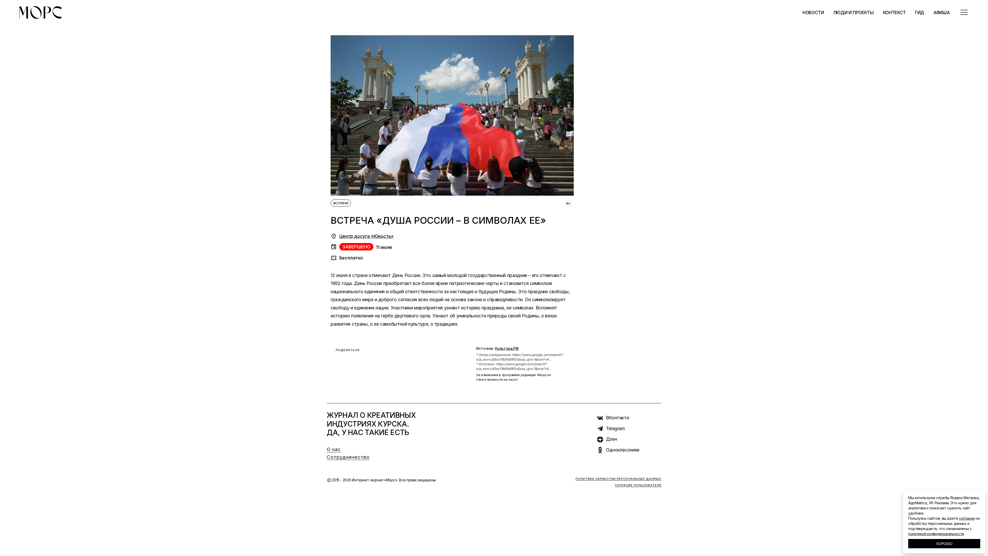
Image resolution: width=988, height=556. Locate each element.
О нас (334, 449)
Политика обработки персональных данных (618, 479)
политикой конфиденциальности (936, 534)
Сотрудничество (348, 457)
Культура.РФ (506, 348)
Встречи (340, 203)
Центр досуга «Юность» (366, 236)
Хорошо (944, 544)
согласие (967, 518)
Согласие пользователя (638, 485)
